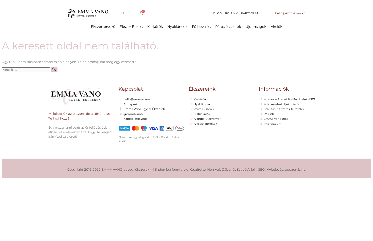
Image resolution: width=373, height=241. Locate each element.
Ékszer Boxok (131, 27)
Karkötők (155, 27)
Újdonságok (255, 27)
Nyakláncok (177, 27)
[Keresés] (54, 69)
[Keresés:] (26, 70)
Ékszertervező (103, 27)
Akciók (276, 27)
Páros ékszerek (228, 27)
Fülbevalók (201, 27)
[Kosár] (141, 13)
